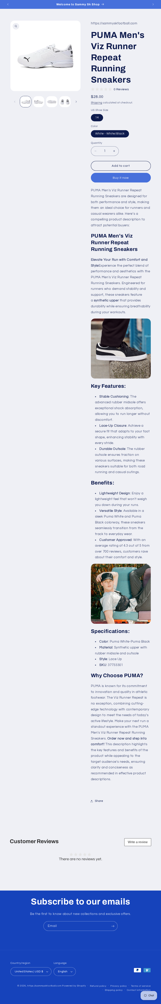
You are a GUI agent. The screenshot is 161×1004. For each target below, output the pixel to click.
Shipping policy (114, 990)
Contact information (139, 990)
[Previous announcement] (8, 4)
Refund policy (98, 986)
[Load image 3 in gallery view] (51, 101)
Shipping (96, 102)
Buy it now (121, 177)
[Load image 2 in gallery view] (38, 101)
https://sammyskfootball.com (44, 986)
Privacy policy (118, 986)
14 (97, 117)
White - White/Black (110, 133)
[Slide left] (14, 101)
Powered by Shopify (74, 986)
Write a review (138, 842)
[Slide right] (76, 101)
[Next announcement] (153, 4)
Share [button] (99, 801)
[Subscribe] (112, 926)
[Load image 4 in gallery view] (64, 101)
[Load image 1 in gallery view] (25, 101)
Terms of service (141, 986)
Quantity (96, 143)
